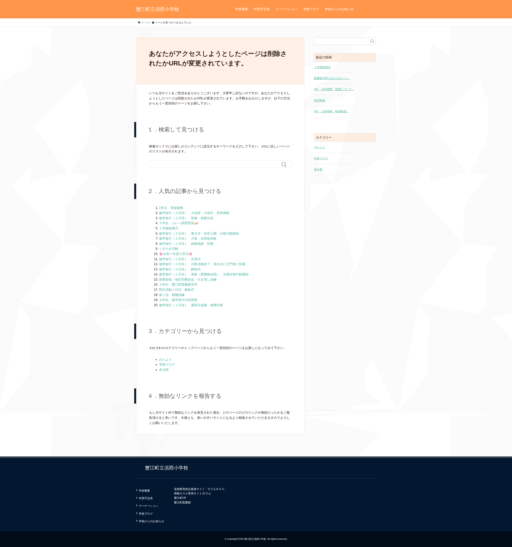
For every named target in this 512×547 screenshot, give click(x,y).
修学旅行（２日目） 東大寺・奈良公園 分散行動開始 (199, 233)
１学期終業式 (322, 67)
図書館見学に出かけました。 (332, 78)
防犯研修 (319, 100)
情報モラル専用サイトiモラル (192, 493)
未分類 (164, 369)
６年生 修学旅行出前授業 (178, 300)
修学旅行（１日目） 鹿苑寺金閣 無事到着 (191, 305)
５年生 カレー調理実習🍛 (178, 223)
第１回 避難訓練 (172, 295)
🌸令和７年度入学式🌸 (176, 254)
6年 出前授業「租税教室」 (331, 111)
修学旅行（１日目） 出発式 (180, 259)
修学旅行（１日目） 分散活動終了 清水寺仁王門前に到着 (202, 264)
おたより (165, 359)
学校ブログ (311, 9)
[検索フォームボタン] (286, 164)
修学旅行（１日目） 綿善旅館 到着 (186, 243)
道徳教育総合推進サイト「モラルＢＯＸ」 (200, 489)
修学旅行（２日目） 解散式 (180, 269)
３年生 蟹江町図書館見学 (178, 284)
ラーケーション (286, 9)
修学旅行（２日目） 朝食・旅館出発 (186, 218)
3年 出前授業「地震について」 (334, 89)
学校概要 (241, 9)
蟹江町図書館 (182, 502)
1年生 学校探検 (171, 208)
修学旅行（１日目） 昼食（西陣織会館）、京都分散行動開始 (204, 274)
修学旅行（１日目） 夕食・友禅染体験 (188, 238)
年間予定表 (262, 9)
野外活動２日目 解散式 (176, 289)
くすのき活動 (168, 248)
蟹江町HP (180, 497)
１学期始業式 (168, 228)
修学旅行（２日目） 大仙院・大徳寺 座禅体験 (194, 213)
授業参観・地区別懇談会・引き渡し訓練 (188, 279)
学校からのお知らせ (339, 9)
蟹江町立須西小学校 (157, 9)
